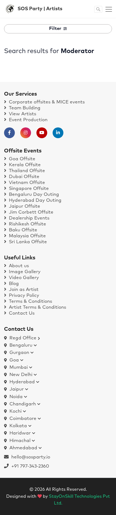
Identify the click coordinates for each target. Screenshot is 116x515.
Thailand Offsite (26, 171)
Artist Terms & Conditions (37, 307)
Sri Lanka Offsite (27, 242)
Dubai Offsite (23, 177)
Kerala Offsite (24, 165)
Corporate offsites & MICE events (46, 102)
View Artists (22, 114)
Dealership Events (28, 218)
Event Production (27, 120)
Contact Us (21, 313)
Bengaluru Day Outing (33, 194)
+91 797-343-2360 (29, 466)
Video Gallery (23, 278)
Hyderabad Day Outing (35, 200)
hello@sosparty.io (30, 457)
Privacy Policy (23, 295)
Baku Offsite (22, 230)
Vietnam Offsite (26, 182)
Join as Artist (23, 289)
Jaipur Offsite (24, 206)
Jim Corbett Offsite (30, 212)
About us (18, 266)
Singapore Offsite (28, 188)
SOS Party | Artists (40, 8)
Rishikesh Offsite (27, 224)
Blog (13, 283)
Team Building (24, 108)
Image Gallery (24, 272)
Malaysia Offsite (27, 236)
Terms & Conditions (30, 301)
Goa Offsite (21, 159)
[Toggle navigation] (107, 9)
